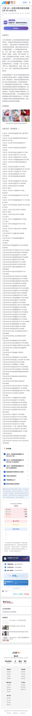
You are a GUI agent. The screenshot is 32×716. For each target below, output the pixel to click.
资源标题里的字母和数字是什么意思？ (15, 472)
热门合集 (9, 700)
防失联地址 (23, 687)
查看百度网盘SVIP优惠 (16, 582)
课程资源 (23, 671)
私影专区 (9, 698)
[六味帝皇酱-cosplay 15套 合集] (5, 627)
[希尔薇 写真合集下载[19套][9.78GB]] (5, 633)
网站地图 (9, 689)
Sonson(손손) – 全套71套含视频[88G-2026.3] (20, 638)
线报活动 (9, 687)
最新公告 (9, 704)
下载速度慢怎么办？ (11, 480)
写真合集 (16, 13)
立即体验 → (16, 28)
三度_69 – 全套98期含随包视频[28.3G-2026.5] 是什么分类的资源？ (15, 461)
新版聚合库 (23, 689)
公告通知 (9, 684)
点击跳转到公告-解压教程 (9, 612)
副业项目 (23, 676)
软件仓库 (23, 674)
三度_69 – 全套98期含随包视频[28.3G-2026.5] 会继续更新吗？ (15, 467)
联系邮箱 (23, 684)
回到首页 (9, 691)
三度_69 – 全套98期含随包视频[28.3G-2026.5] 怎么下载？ (15, 455)
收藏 (21, 594)
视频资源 (9, 678)
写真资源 (12, 13)
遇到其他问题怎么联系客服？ (13, 484)
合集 (6, 591)
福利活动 (9, 702)
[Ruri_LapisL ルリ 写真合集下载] (5, 622)
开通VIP (17, 524)
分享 (16, 594)
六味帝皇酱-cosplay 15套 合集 (17, 626)
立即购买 (16, 521)
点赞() (27, 594)
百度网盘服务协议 (16, 588)
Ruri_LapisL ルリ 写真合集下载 (18, 620)
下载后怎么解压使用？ (11, 476)
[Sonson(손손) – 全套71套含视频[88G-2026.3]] (5, 639)
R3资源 (8, 676)
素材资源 (23, 678)
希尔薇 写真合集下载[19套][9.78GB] (19, 631)
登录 (25, 2)
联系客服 (16, 529)
